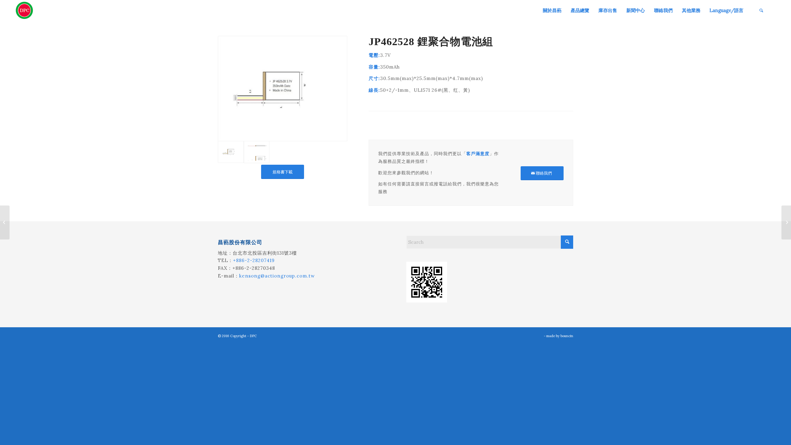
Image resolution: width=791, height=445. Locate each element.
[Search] (761, 10)
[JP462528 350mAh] (282, 88)
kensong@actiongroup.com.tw (277, 276)
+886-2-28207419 (254, 260)
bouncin (566, 336)
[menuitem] (552, 10)
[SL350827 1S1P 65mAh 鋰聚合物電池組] (5, 222)
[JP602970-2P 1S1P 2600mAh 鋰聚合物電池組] (786, 222)
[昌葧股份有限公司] (24, 10)
